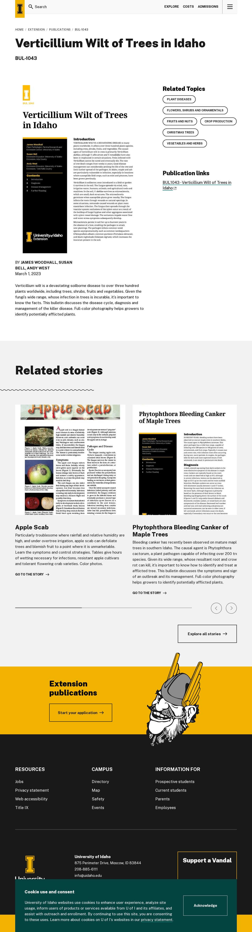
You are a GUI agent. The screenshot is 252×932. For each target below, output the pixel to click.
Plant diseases (179, 99)
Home (19, 29)
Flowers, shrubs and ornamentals (195, 110)
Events (98, 807)
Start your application (77, 712)
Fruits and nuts (180, 121)
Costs (188, 6)
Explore (171, 6)
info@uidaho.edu (88, 875)
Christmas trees (180, 132)
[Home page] (20, 9)
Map (96, 790)
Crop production (218, 121)
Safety (98, 799)
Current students (170, 790)
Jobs (19, 781)
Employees (165, 807)
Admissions (208, 6)
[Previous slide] (216, 608)
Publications (59, 29)
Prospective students (175, 781)
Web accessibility (31, 799)
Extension (36, 29)
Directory (100, 781)
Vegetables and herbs (185, 143)
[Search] (31, 6)
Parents (162, 799)
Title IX (22, 807)
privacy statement (156, 919)
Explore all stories (204, 634)
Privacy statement (32, 790)
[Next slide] (231, 608)
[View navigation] (230, 6)
